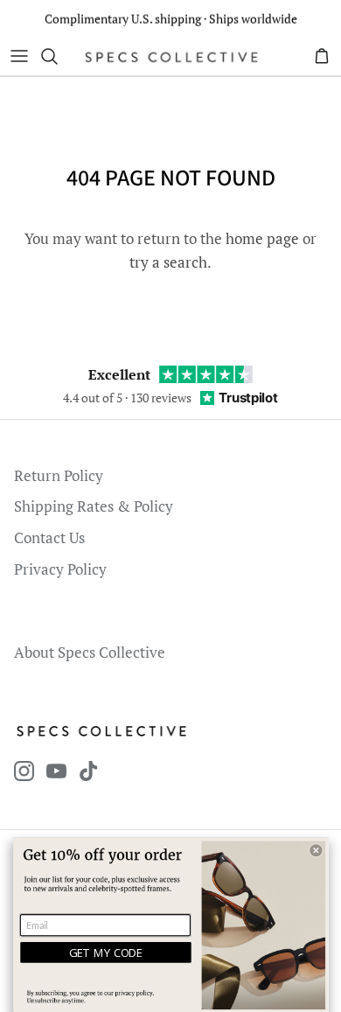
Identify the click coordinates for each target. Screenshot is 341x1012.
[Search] (57, 56)
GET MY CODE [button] (106, 952)
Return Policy (58, 475)
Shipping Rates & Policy (93, 506)
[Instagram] (24, 771)
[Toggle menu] (19, 56)
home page (262, 238)
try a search (168, 262)
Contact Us (49, 537)
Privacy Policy (60, 569)
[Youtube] (56, 771)
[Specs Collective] (171, 56)
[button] (316, 850)
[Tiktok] (89, 771)
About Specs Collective (89, 652)
